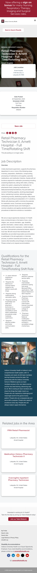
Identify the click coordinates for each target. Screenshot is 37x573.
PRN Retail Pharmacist (18, 430)
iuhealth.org (4, 540)
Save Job (18, 126)
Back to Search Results (13, 30)
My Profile (4, 531)
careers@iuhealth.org (21, 551)
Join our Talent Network (18, 519)
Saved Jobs (4, 535)
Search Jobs (4, 533)
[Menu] (35, 20)
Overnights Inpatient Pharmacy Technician (18, 479)
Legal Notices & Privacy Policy (9, 537)
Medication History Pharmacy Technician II (18, 455)
